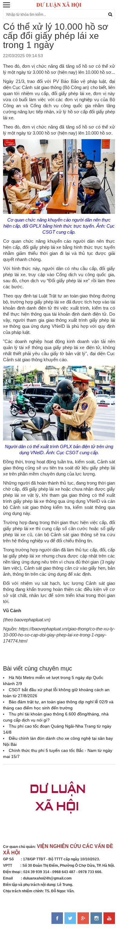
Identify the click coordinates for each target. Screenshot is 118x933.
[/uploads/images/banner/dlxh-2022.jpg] (59, 800)
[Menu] (7, 4)
